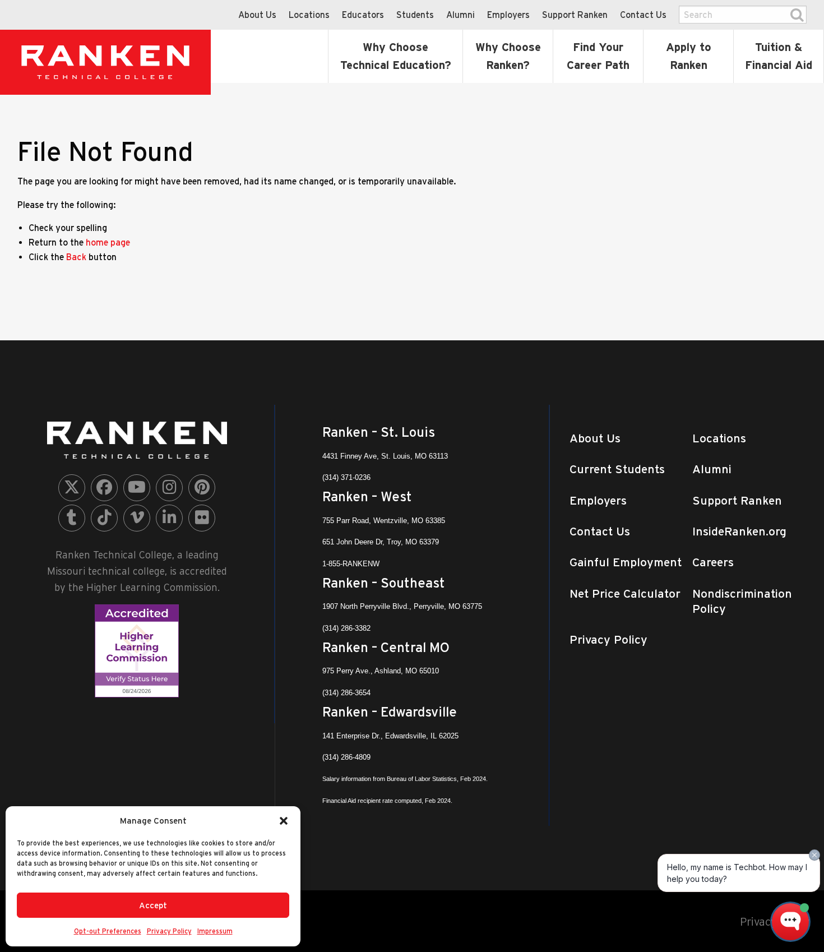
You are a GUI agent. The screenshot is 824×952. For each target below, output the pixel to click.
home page (108, 242)
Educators (363, 15)
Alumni (460, 15)
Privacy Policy (169, 931)
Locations (309, 15)
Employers (508, 15)
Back (76, 257)
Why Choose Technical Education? (395, 56)
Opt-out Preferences (107, 931)
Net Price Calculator (625, 593)
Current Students (617, 469)
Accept (153, 905)
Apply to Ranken (688, 56)
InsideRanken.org (739, 531)
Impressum (215, 931)
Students (415, 15)
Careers (713, 562)
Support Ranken (575, 15)
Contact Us (643, 15)
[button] (283, 820)
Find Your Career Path (598, 56)
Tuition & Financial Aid (778, 56)
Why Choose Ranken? (508, 56)
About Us (257, 15)
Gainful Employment (626, 562)
